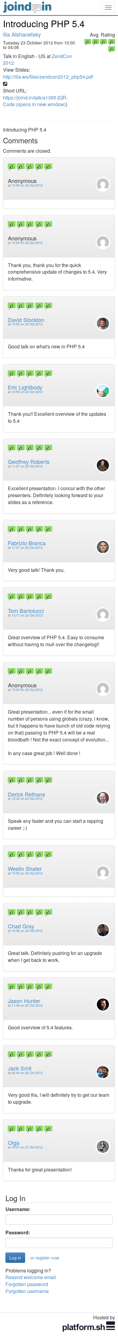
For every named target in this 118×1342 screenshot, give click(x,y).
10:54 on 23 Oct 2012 (27, 185)
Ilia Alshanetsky (22, 34)
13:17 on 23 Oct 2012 (27, 615)
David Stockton (26, 320)
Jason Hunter (24, 1001)
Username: (18, 1209)
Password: (17, 1232)
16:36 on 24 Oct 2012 (27, 930)
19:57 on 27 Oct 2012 (27, 1147)
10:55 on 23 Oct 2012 (27, 324)
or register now (44, 1258)
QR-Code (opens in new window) (35, 101)
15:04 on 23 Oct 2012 (27, 689)
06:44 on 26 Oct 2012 (27, 1072)
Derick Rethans (26, 794)
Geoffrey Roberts (29, 461)
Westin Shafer (25, 868)
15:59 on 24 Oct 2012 (27, 873)
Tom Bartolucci (26, 610)
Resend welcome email (30, 1277)
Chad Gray (21, 926)
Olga (13, 1142)
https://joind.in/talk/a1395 (29, 97)
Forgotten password (26, 1284)
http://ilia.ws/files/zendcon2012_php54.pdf (48, 76)
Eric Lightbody (25, 387)
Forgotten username (27, 1291)
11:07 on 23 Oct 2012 (27, 466)
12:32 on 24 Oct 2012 (27, 798)
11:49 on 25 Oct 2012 (27, 1005)
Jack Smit (19, 1068)
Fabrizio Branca (27, 543)
